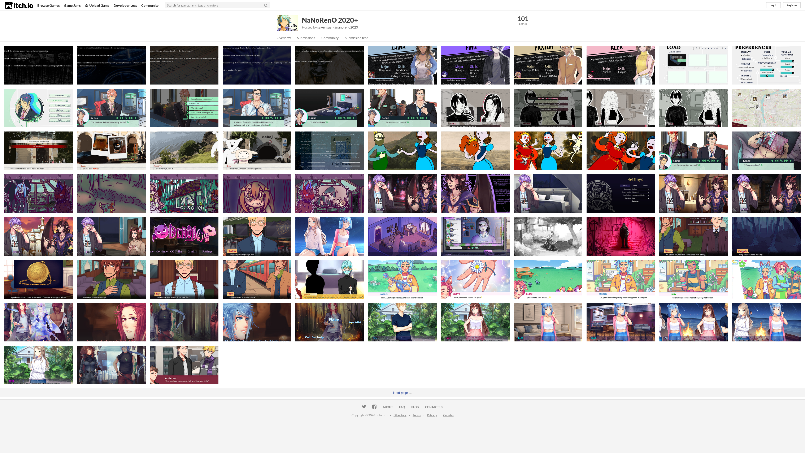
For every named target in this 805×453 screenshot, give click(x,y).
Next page (400, 392)
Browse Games (48, 5)
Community (150, 5)
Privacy (432, 415)
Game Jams (72, 5)
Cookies (448, 415)
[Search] (266, 5)
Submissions (306, 38)
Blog (415, 407)
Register (792, 5)
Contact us (434, 407)
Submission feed (356, 38)
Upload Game (99, 5)
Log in (773, 5)
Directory (400, 415)
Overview (284, 38)
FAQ (402, 407)
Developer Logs (125, 5)
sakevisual (324, 27)
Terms (417, 415)
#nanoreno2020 (346, 27)
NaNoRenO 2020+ (330, 20)
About (388, 407)
